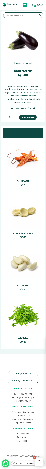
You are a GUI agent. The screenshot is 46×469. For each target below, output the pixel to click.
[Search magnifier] (40, 15)
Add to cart (28, 117)
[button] (25, 5)
